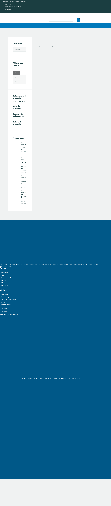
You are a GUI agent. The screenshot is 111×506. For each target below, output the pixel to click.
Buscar (70, 20)
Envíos (3, 302)
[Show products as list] (40, 39)
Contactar (4, 285)
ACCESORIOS (20, 101)
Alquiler (3, 280)
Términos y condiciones (8, 299)
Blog (2, 283)
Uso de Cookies (6, 304)
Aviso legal (4, 294)
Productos (4, 272)
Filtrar (16, 73)
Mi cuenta (4, 288)
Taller (3, 275)
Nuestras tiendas (6, 278)
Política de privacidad (8, 297)
